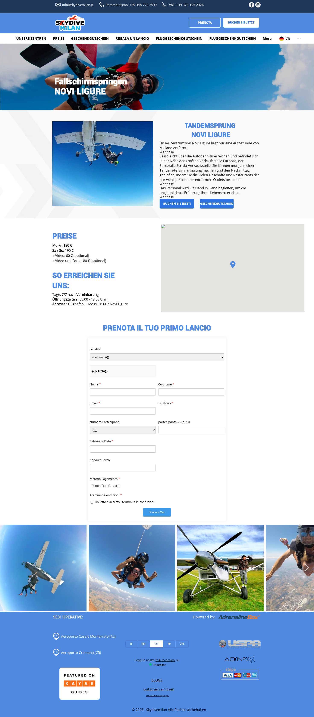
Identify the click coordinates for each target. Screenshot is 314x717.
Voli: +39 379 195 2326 (186, 5)
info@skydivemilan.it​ (77, 5)
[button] (31, 38)
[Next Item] (306, 568)
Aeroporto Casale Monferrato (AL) (88, 636)
